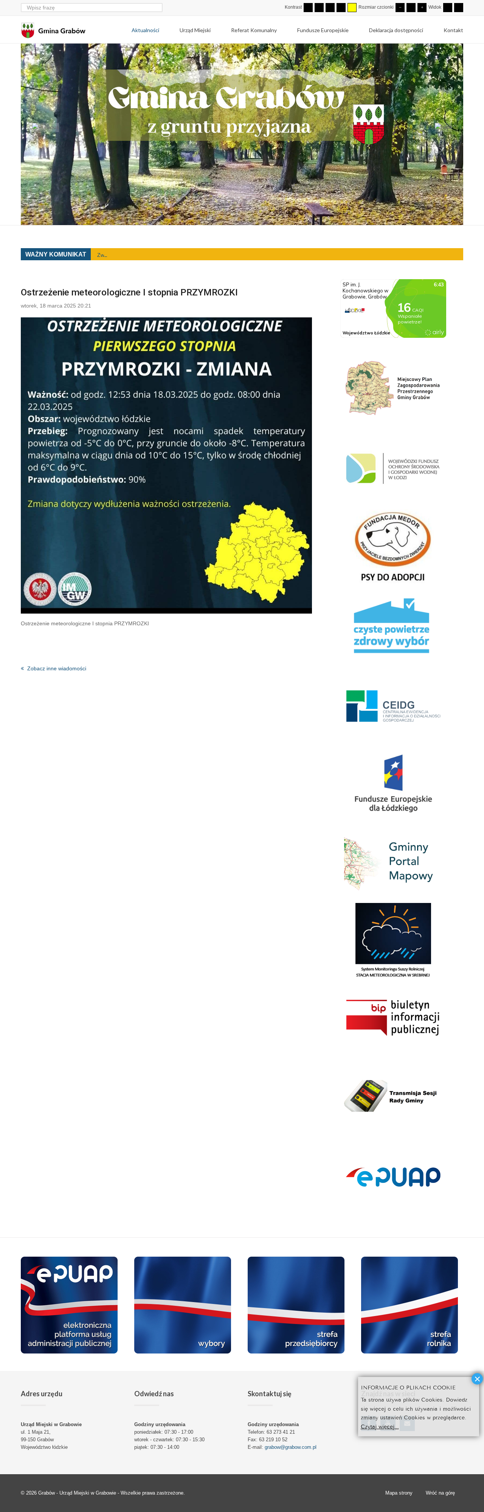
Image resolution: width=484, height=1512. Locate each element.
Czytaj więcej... (380, 1426)
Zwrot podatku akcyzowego (130, 255)
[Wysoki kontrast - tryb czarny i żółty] (341, 7)
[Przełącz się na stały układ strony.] (447, 7)
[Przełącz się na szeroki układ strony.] (458, 7)
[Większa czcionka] (422, 7)
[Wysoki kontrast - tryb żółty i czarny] (352, 7)
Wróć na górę (440, 1493)
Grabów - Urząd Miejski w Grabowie (78, 1493)
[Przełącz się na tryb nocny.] (319, 7)
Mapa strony (399, 1493)
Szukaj (158, 7)
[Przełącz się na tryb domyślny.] (308, 7)
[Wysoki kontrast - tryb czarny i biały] (330, 7)
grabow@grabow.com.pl (290, 1447)
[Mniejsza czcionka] (400, 7)
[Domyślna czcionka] (411, 7)
